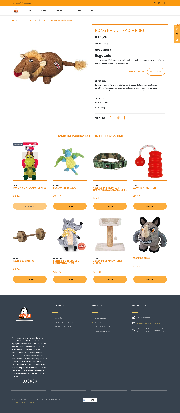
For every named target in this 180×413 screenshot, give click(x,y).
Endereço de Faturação (104, 326)
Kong (44, 20)
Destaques (44, 11)
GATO (69, 11)
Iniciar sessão (100, 317)
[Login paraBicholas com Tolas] (177, 40)
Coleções (82, 11)
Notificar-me (156, 71)
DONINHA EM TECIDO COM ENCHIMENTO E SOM (66, 262)
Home (29, 11)
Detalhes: (100, 98)
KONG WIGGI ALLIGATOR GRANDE (29, 187)
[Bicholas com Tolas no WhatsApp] (35, 381)
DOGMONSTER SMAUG (64, 187)
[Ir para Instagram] (154, 2)
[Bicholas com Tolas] (16, 10)
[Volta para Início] (13, 20)
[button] (165, 3)
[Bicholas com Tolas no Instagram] (30, 381)
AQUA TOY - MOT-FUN (144, 187)
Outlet (94, 11)
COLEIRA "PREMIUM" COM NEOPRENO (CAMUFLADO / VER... (110, 189)
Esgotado (29, 206)
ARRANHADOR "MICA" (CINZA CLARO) (107, 262)
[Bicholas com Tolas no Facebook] (24, 381)
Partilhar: (100, 117)
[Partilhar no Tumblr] (125, 118)
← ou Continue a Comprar (133, 71)
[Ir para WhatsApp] (159, 2)
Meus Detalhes (100, 322)
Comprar (70, 206)
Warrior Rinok (141, 258)
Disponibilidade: (103, 49)
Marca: (98, 43)
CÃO (58, 11)
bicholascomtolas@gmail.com (148, 323)
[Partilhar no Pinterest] (118, 118)
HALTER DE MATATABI (24, 261)
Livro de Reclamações (63, 322)
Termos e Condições (62, 326)
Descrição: (100, 80)
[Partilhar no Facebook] (110, 118)
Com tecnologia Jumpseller (23, 402)
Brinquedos (32, 20)
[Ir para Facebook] (150, 2)
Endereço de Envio (102, 330)
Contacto (58, 317)
